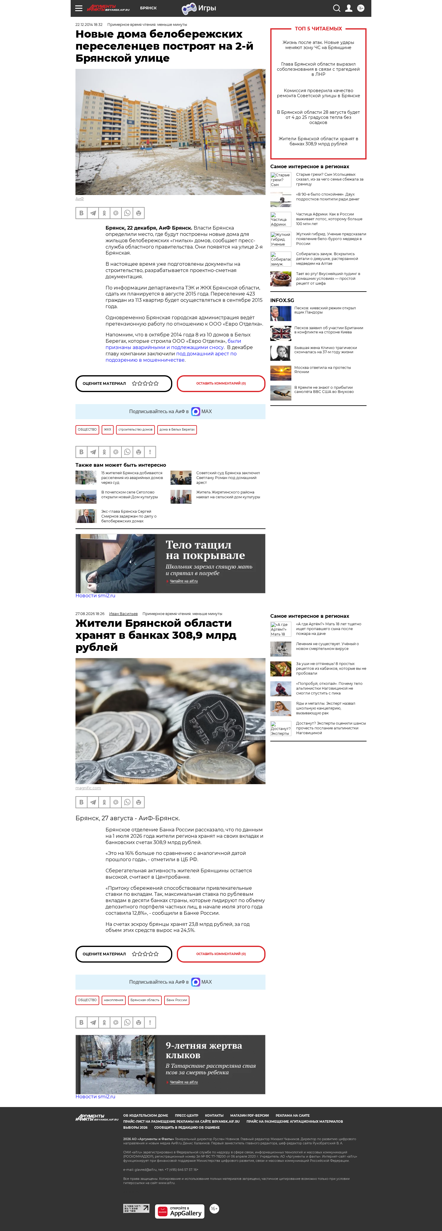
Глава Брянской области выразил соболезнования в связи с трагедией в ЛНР (318, 69)
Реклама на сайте (293, 1116)
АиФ (79, 198)
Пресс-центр (186, 1116)
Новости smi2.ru (95, 595)
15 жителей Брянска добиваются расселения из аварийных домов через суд (132, 478)
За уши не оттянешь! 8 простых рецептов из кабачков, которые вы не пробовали (331, 668)
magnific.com (88, 788)
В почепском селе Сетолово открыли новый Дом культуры (129, 494)
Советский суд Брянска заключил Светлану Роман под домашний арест (228, 478)
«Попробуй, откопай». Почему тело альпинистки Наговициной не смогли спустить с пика (329, 688)
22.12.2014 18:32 (89, 24)
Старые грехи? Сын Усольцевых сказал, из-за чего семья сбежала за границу (330, 179)
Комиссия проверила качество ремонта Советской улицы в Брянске (318, 93)
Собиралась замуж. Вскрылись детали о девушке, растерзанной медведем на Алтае (327, 259)
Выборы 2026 (135, 1128)
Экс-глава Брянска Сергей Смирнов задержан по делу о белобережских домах (129, 516)
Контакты (214, 1116)
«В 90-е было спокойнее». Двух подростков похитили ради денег (328, 196)
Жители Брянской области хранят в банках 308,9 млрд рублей (318, 141)
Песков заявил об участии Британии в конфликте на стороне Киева (328, 330)
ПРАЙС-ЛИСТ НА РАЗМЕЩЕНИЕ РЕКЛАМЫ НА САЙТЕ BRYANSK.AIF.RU (181, 1122)
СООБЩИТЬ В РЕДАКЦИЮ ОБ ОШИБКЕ (187, 1128)
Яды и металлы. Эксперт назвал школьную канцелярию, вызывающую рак (325, 708)
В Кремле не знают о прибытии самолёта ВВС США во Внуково (324, 389)
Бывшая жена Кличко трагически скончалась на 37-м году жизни (325, 350)
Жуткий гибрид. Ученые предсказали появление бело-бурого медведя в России (331, 239)
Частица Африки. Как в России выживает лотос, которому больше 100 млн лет (329, 219)
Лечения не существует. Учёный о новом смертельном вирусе (327, 646)
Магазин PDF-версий (249, 1116)
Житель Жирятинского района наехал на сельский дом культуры (228, 494)
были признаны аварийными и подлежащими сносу (173, 344)
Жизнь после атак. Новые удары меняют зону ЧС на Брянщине (318, 45)
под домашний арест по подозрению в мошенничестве (171, 357)
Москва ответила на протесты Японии (322, 370)
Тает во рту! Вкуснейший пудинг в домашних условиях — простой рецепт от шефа (328, 278)
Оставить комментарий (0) (221, 383)
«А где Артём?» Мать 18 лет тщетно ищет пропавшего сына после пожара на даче (328, 629)
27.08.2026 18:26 (89, 613)
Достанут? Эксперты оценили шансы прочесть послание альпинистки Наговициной (331, 728)
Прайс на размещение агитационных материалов (295, 1122)
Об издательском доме (145, 1116)
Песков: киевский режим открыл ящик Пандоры (325, 310)
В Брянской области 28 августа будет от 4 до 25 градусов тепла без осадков (318, 117)
